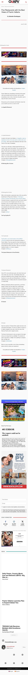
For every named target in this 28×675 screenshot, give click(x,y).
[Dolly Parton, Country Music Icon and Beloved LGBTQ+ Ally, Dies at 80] (14, 563)
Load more (13, 635)
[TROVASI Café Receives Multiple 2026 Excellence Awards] (14, 615)
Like (5, 520)
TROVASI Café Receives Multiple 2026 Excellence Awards (11, 628)
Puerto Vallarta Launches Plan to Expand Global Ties (13, 602)
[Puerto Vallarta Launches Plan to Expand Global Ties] (14, 590)
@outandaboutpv (11, 646)
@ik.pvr (7, 211)
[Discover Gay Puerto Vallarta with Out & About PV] (14, 1)
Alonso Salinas (6, 604)
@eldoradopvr (9, 341)
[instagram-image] (5, 654)
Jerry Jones (5, 579)
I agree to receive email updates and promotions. (13, 506)
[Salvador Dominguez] (4, 16)
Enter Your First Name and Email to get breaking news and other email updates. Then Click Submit (14, 511)
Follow (14, 520)
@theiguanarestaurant (10, 298)
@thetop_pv (8, 248)
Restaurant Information (9, 6)
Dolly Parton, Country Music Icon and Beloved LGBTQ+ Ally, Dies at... (13, 575)
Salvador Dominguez (14, 16)
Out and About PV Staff (8, 632)
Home (2, 6)
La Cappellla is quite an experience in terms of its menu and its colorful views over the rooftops (13, 140)
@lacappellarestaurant (10, 160)
